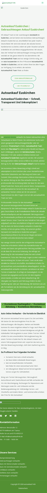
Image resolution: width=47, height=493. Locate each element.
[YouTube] (11, 416)
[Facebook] (1, 416)
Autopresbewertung (7, 458)
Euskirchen (36, 202)
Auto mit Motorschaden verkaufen (12, 464)
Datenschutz (23, 488)
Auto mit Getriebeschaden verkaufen (13, 467)
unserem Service (10, 137)
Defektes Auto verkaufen (9, 473)
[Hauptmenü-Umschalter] (42, 2)
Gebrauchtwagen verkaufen (10, 461)
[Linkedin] (15, 416)
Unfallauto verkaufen (7, 470)
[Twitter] (6, 416)
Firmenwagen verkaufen (8, 476)
